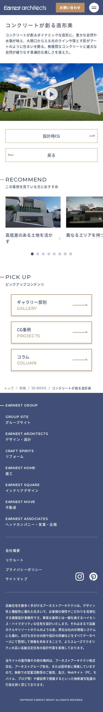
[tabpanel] (36, 220)
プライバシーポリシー (24, 569)
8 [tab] (70, 253)
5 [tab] (54, 253)
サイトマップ (17, 578)
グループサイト (18, 419)
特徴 (22, 388)
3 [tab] (43, 253)
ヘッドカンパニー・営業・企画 (31, 521)
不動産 (20, 504)
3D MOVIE (38, 388)
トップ (9, 388)
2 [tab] (37, 253)
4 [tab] (48, 253)
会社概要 (13, 550)
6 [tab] (59, 253)
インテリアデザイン (23, 487)
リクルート (15, 559)
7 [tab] (65, 253)
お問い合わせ (70, 7)
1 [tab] (32, 253)
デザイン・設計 (27, 436)
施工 (20, 470)
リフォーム (20, 454)
